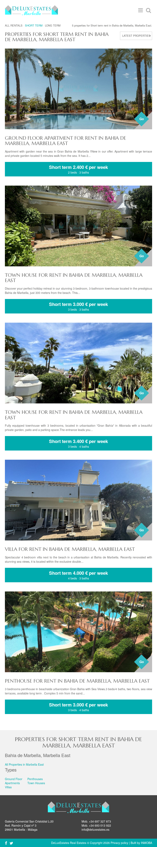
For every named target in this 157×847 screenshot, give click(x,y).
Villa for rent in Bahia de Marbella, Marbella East (70, 549)
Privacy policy (119, 843)
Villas (8, 787)
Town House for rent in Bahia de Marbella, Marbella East (73, 277)
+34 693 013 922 (100, 825)
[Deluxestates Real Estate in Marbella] (31, 10)
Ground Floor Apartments (13, 781)
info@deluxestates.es (95, 829)
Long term (53, 25)
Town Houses (36, 783)
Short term (34, 25)
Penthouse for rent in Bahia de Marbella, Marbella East (77, 681)
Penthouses (35, 779)
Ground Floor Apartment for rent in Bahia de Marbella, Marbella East (65, 140)
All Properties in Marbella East (24, 764)
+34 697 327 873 (100, 821)
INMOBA (146, 843)
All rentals (13, 25)
